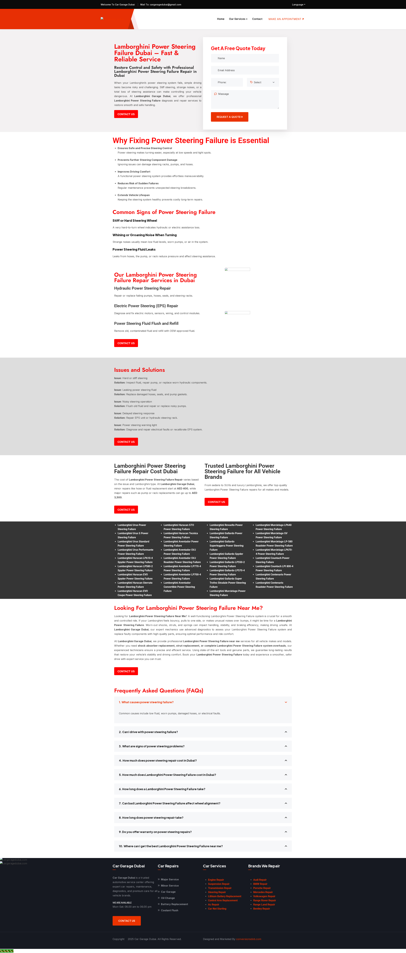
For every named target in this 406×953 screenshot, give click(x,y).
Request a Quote (228, 116)
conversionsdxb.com (248, 939)
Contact (257, 18)
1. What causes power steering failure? (146, 702)
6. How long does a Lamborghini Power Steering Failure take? (162, 789)
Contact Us (126, 920)
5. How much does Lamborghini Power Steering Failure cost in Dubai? (167, 774)
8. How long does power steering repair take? (151, 817)
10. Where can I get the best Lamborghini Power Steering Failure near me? (171, 846)
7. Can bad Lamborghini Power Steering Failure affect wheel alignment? (169, 803)
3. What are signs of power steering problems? (152, 746)
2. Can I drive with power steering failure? (148, 732)
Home (220, 18)
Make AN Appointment (285, 19)
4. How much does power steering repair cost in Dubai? (158, 760)
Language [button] (297, 4)
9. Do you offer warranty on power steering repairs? (155, 832)
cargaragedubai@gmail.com (165, 4)
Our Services (237, 18)
